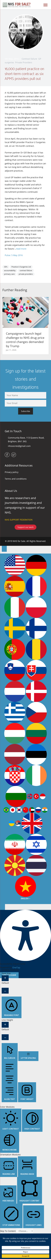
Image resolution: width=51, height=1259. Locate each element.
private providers (26, 274)
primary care (9, 274)
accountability (10, 270)
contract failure (26, 270)
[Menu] (46, 5)
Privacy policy (11, 472)
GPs (5, 267)
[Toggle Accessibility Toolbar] (4, 549)
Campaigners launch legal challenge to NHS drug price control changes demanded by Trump (25, 339)
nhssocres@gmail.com (19, 446)
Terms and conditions (16, 478)
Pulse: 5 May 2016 (14, 255)
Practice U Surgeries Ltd (21, 267)
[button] (2, 326)
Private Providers (23, 62)
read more (21, 248)
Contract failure (29, 58)
